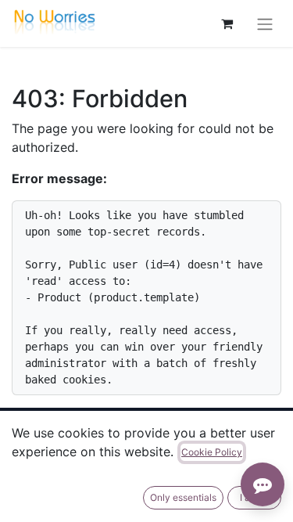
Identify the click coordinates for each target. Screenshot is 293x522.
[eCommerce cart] (226, 23)
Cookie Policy (211, 452)
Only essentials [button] (183, 497)
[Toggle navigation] (264, 23)
